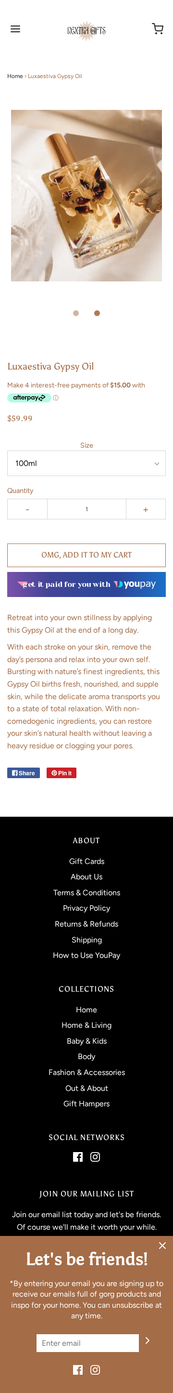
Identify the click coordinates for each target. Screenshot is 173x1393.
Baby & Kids (87, 1041)
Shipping (87, 939)
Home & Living (86, 1025)
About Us (86, 876)
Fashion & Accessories (87, 1072)
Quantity (20, 490)
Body (86, 1056)
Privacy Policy (86, 908)
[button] (86, 206)
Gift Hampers (86, 1103)
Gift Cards (86, 861)
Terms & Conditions (86, 892)
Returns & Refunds (86, 924)
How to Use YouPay (86, 955)
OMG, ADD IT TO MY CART (86, 554)
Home (15, 76)
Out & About (86, 1088)
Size (86, 445)
